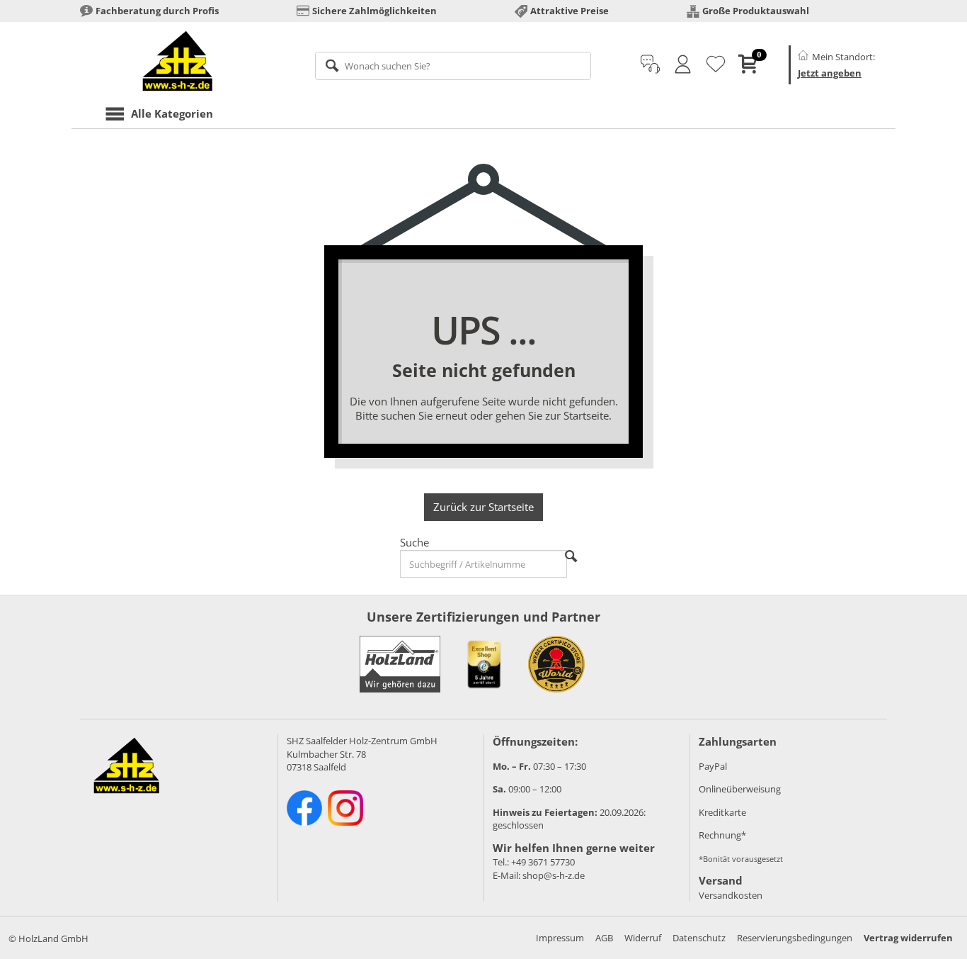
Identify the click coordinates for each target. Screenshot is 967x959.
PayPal (713, 766)
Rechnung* (722, 835)
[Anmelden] (683, 64)
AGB (604, 937)
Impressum (560, 937)
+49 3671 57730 (543, 862)
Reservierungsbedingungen (794, 937)
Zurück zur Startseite (483, 507)
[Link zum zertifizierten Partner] (484, 664)
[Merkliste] (716, 64)
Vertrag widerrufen (908, 937)
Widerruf (642, 937)
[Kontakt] (650, 64)
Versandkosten (730, 895)
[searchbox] (453, 65)
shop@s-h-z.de (553, 875)
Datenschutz (699, 937)
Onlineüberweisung (740, 789)
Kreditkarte (722, 812)
